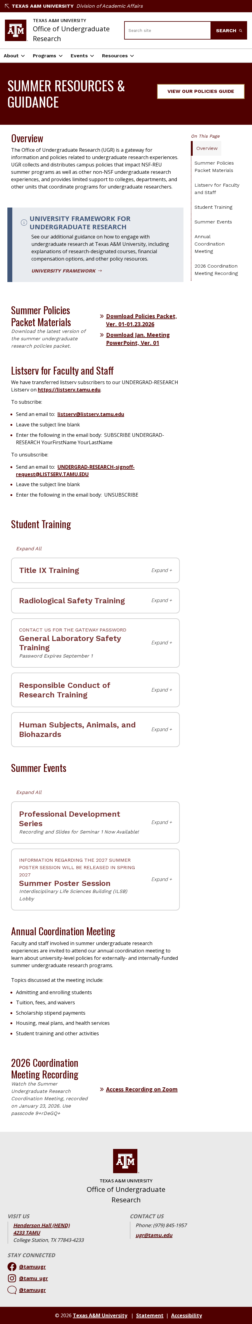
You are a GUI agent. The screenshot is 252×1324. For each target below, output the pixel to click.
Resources (115, 56)
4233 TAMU (26, 1232)
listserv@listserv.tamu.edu (90, 414)
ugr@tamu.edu (154, 1235)
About (11, 56)
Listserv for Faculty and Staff (217, 188)
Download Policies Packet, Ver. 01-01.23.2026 (141, 320)
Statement (149, 1315)
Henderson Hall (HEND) (41, 1225)
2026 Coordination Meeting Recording (216, 269)
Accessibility (186, 1315)
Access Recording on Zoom (142, 1089)
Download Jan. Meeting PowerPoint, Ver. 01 (138, 338)
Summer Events (213, 222)
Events (79, 56)
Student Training (213, 207)
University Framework (64, 271)
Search (227, 30)
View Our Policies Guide (200, 91)
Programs (44, 56)
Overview (207, 148)
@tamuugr (32, 1266)
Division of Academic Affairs (109, 6)
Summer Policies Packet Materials (214, 166)
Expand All (28, 548)
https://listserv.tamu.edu (69, 389)
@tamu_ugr (33, 1278)
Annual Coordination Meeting (210, 244)
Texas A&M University (43, 6)
